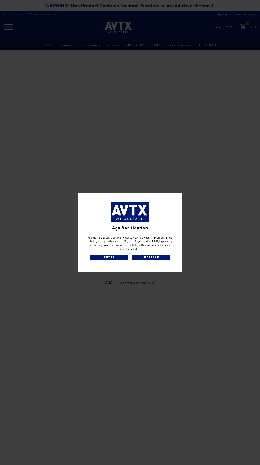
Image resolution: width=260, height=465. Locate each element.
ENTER (109, 257)
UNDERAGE (150, 257)
